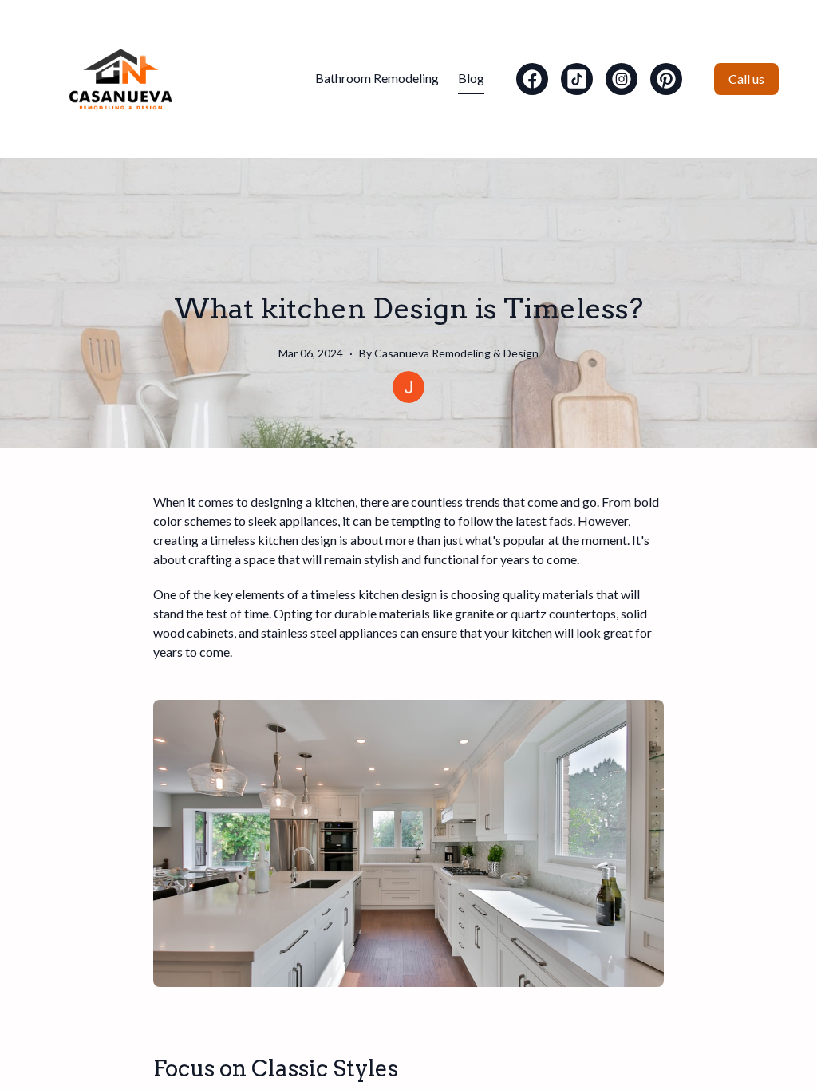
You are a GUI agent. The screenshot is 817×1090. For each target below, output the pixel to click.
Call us (746, 78)
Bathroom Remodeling (377, 77)
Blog (471, 77)
